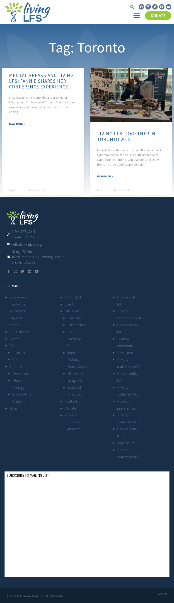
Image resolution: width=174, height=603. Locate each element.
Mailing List (73, 297)
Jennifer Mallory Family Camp (77, 359)
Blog (13, 408)
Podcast (18, 352)
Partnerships (76, 324)
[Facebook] (141, 7)
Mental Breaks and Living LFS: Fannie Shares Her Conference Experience (41, 81)
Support (16, 366)
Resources (18, 345)
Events (70, 304)
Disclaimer (125, 352)
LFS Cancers (19, 331)
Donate (70, 408)
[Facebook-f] (8, 271)
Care (15, 359)
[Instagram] (148, 7)
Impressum (125, 442)
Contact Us (73, 401)
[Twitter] (155, 7)
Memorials (20, 373)
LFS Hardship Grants (74, 338)
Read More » (17, 123)
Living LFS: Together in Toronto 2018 (126, 136)
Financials (74, 317)
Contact (162, 594)
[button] (132, 7)
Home (14, 338)
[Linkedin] (161, 7)
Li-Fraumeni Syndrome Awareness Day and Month (18, 311)
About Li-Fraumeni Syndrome (72, 422)
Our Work (72, 310)
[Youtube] (168, 7)
